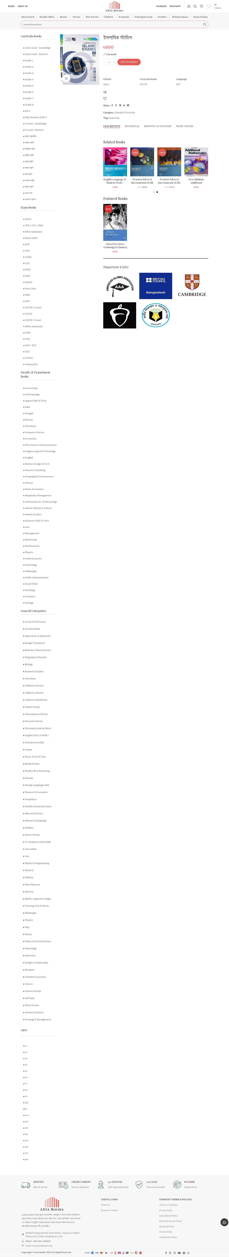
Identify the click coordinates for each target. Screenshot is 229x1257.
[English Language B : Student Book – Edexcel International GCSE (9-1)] (142, 161)
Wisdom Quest (180, 16)
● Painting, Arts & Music (36, 905)
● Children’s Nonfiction (35, 699)
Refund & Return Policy (170, 1220)
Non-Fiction (92, 16)
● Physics (28, 920)
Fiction (76, 16)
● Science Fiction (32, 991)
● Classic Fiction (31, 707)
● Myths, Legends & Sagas (37, 898)
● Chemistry (29, 678)
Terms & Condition (168, 1204)
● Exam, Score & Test (34, 756)
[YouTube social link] (179, 1253)
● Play (26, 927)
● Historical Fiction (33, 813)
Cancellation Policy (168, 1215)
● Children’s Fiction (33, 685)
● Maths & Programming (36, 863)
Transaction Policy (168, 1237)
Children (108, 16)
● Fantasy (28, 778)
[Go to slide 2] (157, 192)
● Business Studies (33, 671)
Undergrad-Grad (143, 16)
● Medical (28, 870)
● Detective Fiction (33, 721)
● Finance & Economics (35, 792)
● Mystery (28, 891)
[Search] (195, 6)
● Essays (27, 749)
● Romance (29, 969)
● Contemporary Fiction (35, 714)
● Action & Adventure (34, 621)
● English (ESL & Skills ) (36, 735)
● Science (28, 984)
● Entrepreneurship (33, 742)
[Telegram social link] (128, 105)
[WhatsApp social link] (188, 1253)
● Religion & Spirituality (35, 962)
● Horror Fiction (31, 834)
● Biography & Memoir (35, 657)
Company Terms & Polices (175, 1199)
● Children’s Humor (33, 692)
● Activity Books (31, 628)
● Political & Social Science (37, 941)
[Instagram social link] (174, 1253)
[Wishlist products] (201, 6)
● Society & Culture (33, 1012)
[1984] (115, 161)
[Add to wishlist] (104, 98)
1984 (115, 179)
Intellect (162, 16)
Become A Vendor (109, 1210)
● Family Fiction (31, 763)
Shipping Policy (166, 1226)
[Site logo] (114, 6)
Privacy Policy (165, 1210)
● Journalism (30, 849)
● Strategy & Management (37, 1019)
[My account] (189, 6)
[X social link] (116, 105)
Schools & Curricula (124, 112)
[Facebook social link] (112, 105)
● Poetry (27, 934)
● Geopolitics (30, 799)
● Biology (28, 664)
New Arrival (27, 16)
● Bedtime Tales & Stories (37, 650)
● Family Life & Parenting (36, 770)
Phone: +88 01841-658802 (38, 1240)
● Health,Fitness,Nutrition (37, 806)
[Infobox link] (38, 1185)
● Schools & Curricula (34, 976)
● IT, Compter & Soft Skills (37, 841)
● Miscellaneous (31, 884)
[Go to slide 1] (154, 192)
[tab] (111, 126)
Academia (123, 16)
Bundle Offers (47, 16)
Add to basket (129, 61)
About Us (105, 1204)
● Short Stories (31, 1005)
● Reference (29, 955)
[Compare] (104, 92)
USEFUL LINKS (109, 1199)
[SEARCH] (204, 24)
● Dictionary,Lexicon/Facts (37, 728)
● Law (26, 856)
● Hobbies (28, 827)
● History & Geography (35, 820)
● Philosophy (29, 912)
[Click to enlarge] (66, 78)
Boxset (63, 16)
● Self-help (28, 998)
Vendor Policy (165, 1231)
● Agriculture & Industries (37, 635)
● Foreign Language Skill (36, 785)
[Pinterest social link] (120, 105)
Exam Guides (200, 16)
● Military (28, 877)
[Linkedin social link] (124, 105)
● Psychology (30, 948)
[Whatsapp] (224, 1222)
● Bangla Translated (34, 643)
